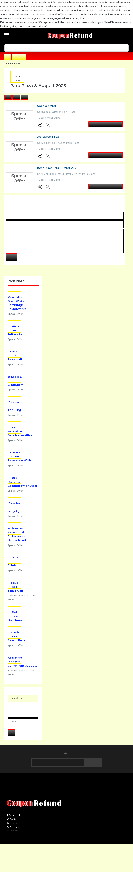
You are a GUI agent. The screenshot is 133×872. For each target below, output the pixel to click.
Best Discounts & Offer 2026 (57, 168)
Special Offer (46, 106)
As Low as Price (48, 137)
